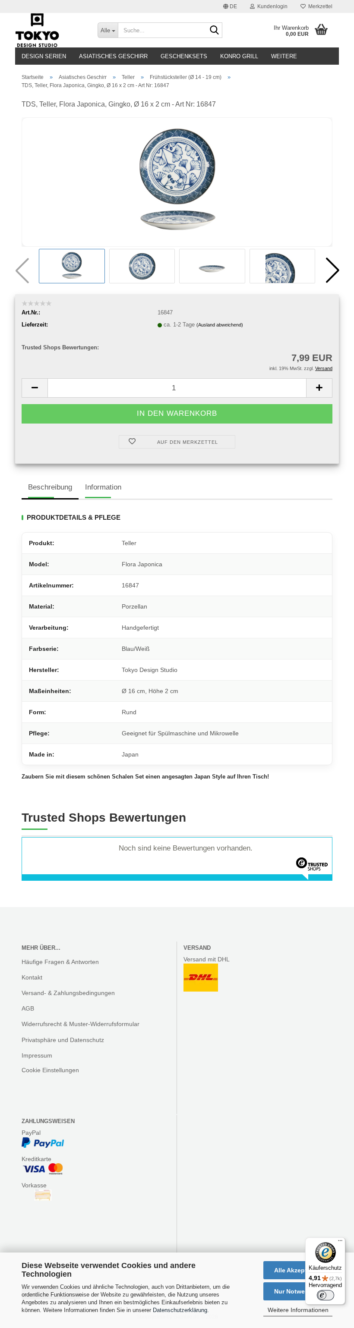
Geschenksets (184, 56)
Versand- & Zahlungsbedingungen (68, 992)
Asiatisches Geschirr (113, 56)
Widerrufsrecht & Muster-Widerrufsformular (80, 1023)
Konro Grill (239, 56)
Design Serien (44, 56)
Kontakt (32, 977)
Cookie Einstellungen (50, 1070)
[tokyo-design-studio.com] (50, 30)
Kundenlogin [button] (271, 6)
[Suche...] (214, 30)
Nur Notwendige (298, 1291)
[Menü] (340, 1242)
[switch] (325, 1295)
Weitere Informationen (298, 1309)
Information (103, 487)
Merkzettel (319, 6)
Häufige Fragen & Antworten (60, 961)
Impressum (37, 1055)
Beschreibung (50, 487)
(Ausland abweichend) (219, 324)
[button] (230, 6)
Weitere (284, 56)
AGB (28, 1008)
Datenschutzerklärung (180, 1310)
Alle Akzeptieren (298, 1270)
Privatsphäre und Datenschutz (63, 1039)
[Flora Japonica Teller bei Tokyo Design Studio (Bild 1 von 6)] (177, 181)
